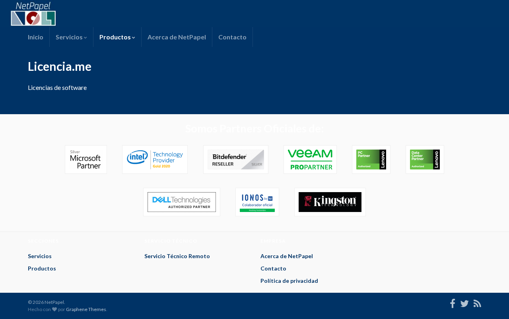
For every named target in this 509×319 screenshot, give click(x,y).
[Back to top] (491, 301)
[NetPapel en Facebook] (452, 302)
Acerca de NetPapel (177, 37)
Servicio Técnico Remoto (177, 256)
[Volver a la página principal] (254, 13)
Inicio (35, 37)
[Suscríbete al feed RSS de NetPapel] (477, 302)
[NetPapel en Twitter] (464, 302)
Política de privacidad (289, 280)
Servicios (70, 37)
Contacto (232, 37)
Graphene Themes (86, 309)
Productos (115, 37)
